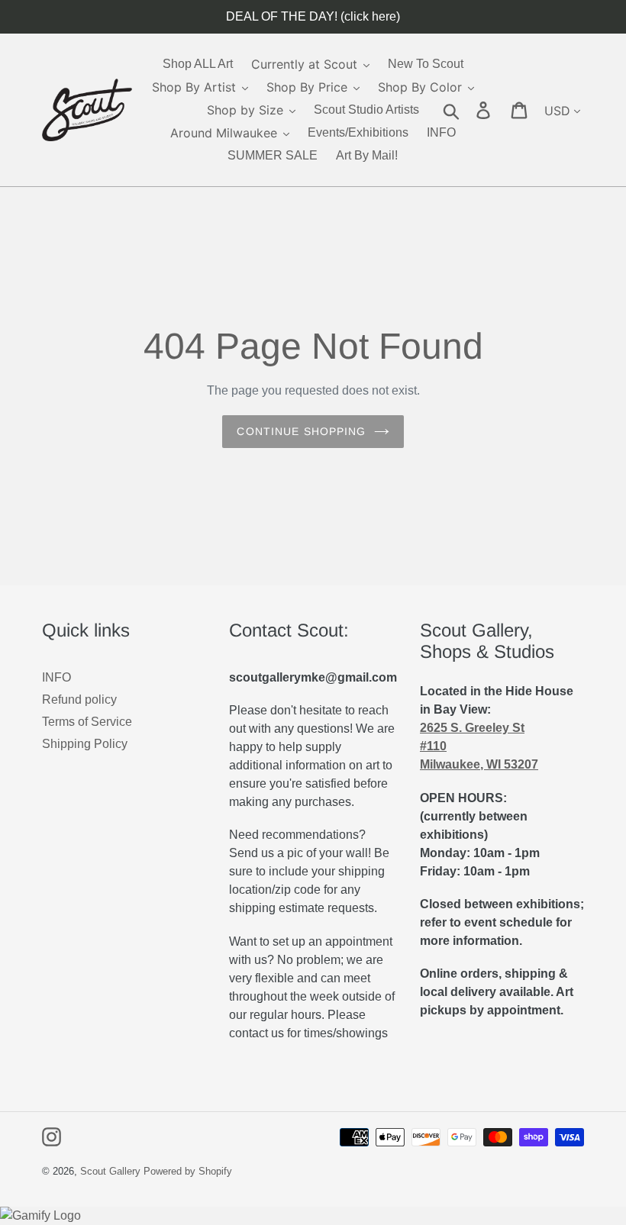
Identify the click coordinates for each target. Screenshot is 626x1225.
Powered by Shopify (188, 1171)
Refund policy (79, 699)
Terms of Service (87, 721)
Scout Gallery (110, 1171)
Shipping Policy (84, 743)
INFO (56, 677)
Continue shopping (301, 431)
